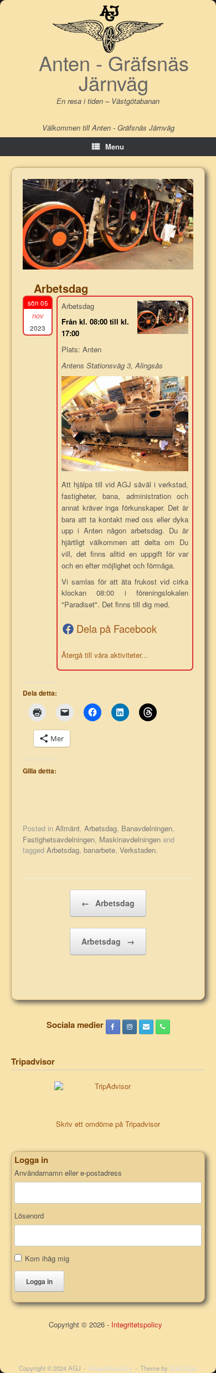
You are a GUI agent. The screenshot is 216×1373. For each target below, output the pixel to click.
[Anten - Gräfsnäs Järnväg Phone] (163, 1027)
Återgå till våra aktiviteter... (104, 655)
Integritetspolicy (136, 1324)
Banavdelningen (146, 828)
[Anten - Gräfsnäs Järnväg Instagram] (129, 1027)
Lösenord (29, 1216)
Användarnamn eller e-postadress (68, 1173)
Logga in (39, 1281)
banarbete (99, 850)
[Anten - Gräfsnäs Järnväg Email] (146, 1027)
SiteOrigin (183, 1368)
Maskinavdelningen (130, 839)
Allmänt (67, 828)
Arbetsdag (100, 828)
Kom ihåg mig (47, 1258)
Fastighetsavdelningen (59, 839)
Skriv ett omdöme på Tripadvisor (108, 1124)
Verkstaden (138, 850)
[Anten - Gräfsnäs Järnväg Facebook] (113, 1027)
